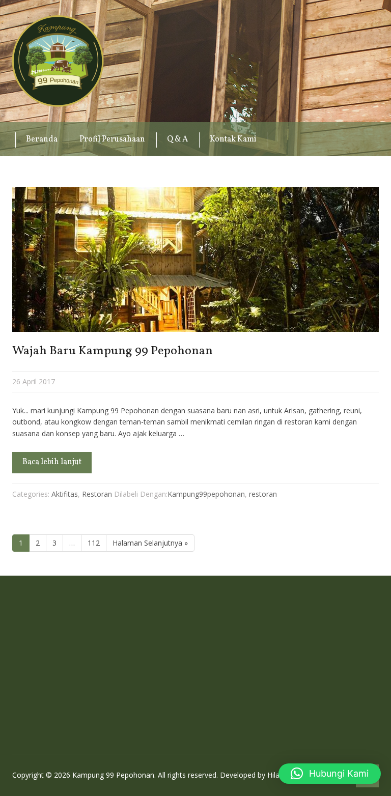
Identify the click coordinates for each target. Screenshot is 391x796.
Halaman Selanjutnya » (150, 543)
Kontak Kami (233, 139)
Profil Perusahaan (112, 139)
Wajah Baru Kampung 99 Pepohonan (112, 351)
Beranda (42, 139)
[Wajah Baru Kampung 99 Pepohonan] (195, 259)
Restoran (97, 494)
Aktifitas (64, 494)
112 (94, 543)
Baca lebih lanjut (51, 462)
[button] (329, 773)
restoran (263, 494)
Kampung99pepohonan (206, 494)
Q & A (177, 139)
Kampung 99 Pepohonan (58, 61)
